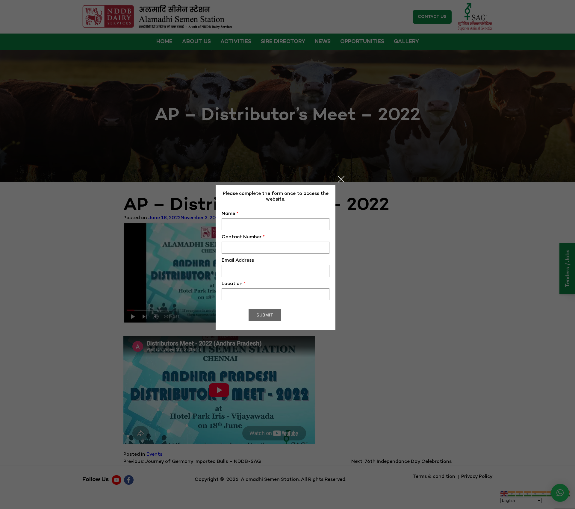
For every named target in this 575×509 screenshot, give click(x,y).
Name (230, 213)
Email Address (238, 260)
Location (234, 284)
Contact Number (243, 237)
